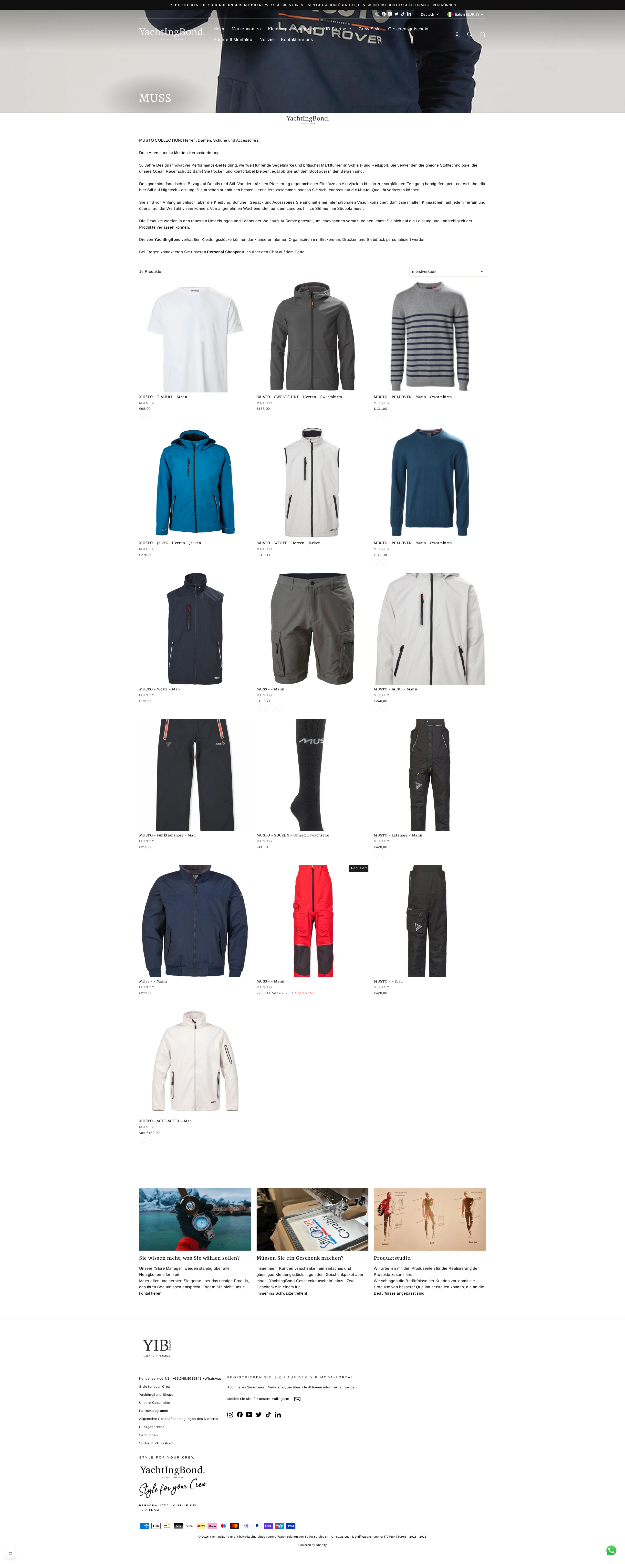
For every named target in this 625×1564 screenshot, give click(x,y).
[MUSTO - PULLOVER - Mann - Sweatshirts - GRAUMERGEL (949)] (383, 416)
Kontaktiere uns (297, 39)
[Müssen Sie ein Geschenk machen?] (313, 1219)
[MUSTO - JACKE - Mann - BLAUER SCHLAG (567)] (377, 708)
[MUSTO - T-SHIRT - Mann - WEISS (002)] (149, 416)
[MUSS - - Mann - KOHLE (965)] (266, 708)
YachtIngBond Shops (156, 1394)
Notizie (267, 39)
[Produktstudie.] (430, 1219)
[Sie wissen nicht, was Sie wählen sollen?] (195, 1219)
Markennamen (246, 28)
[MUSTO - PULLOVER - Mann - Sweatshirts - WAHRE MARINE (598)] (377, 416)
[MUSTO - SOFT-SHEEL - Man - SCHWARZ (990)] (142, 1140)
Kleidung (277, 28)
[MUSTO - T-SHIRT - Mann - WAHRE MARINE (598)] (142, 416)
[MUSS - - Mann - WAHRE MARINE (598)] (279, 708)
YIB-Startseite (337, 28)
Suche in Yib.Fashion (156, 1443)
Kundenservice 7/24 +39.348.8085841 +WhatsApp (180, 1378)
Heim (219, 28)
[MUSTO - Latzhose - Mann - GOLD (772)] (383, 854)
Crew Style (370, 28)
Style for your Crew (155, 1386)
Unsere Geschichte (154, 1403)
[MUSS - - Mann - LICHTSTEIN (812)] (260, 708)
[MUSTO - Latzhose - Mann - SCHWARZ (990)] (377, 854)
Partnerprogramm (153, 1411)
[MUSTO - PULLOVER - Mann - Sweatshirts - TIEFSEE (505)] (383, 562)
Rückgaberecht (151, 1427)
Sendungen (148, 1435)
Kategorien (304, 28)
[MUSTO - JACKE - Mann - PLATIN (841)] (383, 708)
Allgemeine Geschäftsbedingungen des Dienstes (178, 1419)
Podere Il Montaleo (233, 39)
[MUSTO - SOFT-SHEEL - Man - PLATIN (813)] (149, 1140)
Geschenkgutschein (408, 28)
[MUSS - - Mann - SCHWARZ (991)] (273, 708)
